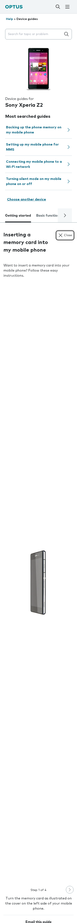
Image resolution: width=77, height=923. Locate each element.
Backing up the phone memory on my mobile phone (33, 130)
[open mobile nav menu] (67, 7)
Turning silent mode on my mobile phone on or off (33, 181)
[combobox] (34, 34)
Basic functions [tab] (48, 215)
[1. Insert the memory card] (38, 582)
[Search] (58, 7)
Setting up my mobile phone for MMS (32, 147)
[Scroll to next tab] (65, 215)
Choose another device (26, 199)
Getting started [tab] (18, 215)
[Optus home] (14, 6)
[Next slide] (70, 890)
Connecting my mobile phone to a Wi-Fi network (34, 164)
